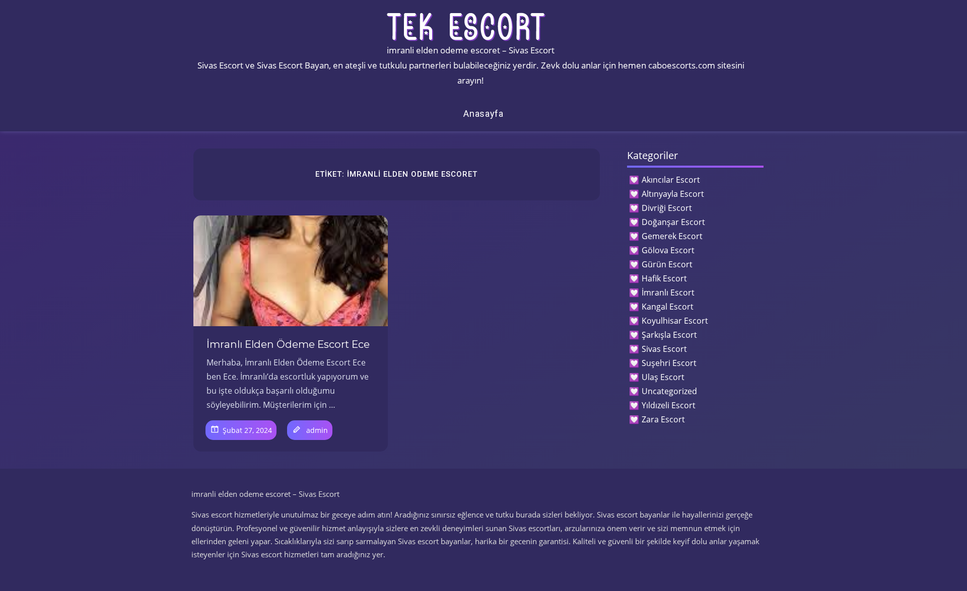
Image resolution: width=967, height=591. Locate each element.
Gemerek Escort (672, 236)
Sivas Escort (664, 348)
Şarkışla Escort (669, 334)
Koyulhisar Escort (675, 320)
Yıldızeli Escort (669, 405)
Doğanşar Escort (673, 222)
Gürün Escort (667, 264)
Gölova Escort (668, 250)
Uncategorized (669, 391)
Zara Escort (663, 419)
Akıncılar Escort (671, 179)
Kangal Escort (668, 306)
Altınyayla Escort (673, 193)
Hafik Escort (664, 278)
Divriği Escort (667, 207)
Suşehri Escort (669, 362)
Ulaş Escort (663, 377)
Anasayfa (483, 113)
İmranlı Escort (668, 292)
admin (317, 430)
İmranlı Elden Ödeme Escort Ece (288, 344)
